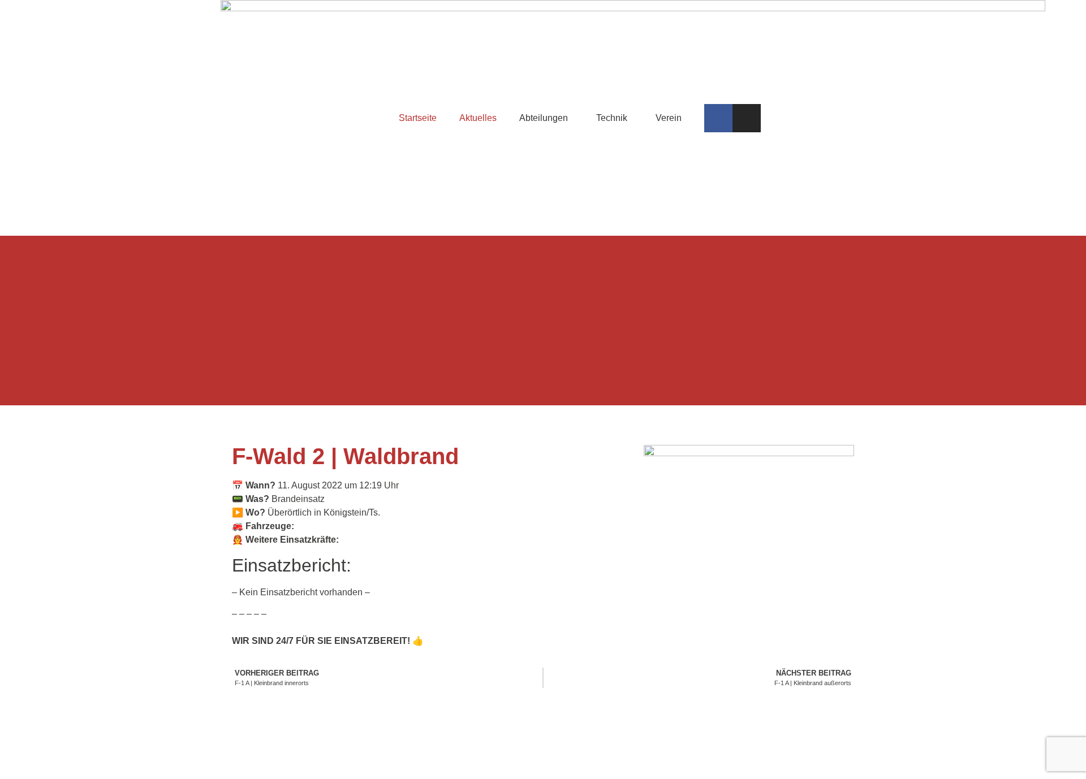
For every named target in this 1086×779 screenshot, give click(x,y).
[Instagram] (746, 118)
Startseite (418, 118)
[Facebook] (718, 118)
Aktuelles (478, 118)
